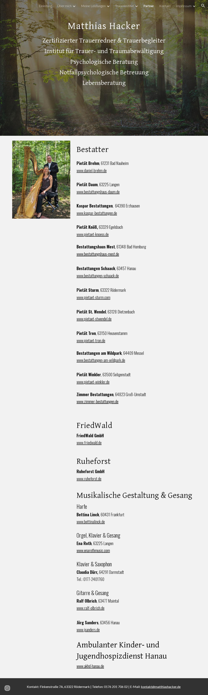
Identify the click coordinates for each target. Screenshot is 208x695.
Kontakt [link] (165, 6)
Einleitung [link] (45, 6)
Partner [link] (148, 6)
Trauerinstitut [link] (124, 6)
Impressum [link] (184, 6)
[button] (203, 6)
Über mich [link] (64, 6)
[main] (104, 68)
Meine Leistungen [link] (93, 6)
